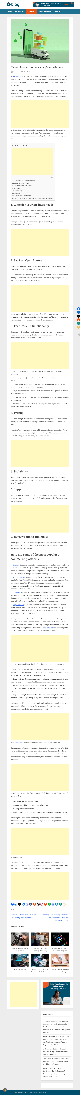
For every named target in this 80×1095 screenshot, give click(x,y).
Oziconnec (19, 743)
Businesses (31, 11)
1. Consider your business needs (24, 180)
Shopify (16, 565)
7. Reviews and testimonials (22, 196)
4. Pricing (16, 188)
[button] (12, 904)
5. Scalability (17, 191)
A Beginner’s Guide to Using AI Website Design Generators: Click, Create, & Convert (55, 1051)
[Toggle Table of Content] (50, 177)
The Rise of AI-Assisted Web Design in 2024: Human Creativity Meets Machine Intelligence (56, 1061)
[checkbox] (5, 1090)
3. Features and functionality (23, 185)
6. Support (16, 193)
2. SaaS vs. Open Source (21, 183)
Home (10, 11)
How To (57, 11)
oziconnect (48, 628)
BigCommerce (18, 605)
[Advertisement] (40, 114)
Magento (16, 592)
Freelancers (19, 11)
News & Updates (45, 11)
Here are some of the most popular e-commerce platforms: (33, 198)
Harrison (31, 72)
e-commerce (18, 76)
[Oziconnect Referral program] (53, 4)
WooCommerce (19, 577)
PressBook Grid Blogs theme (55, 1092)
